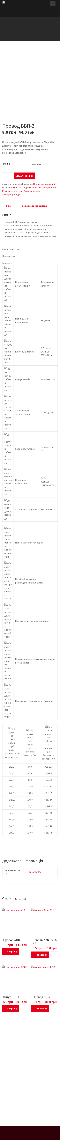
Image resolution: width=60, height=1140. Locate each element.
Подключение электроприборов (40, 187)
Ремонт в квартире (12, 191)
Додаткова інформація (34, 205)
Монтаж (17, 187)
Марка (6, 163)
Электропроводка (11, 194)
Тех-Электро (34, 871)
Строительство (31, 191)
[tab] (8, 206)
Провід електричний (44, 183)
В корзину (12, 951)
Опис (8, 205)
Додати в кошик (24, 175)
